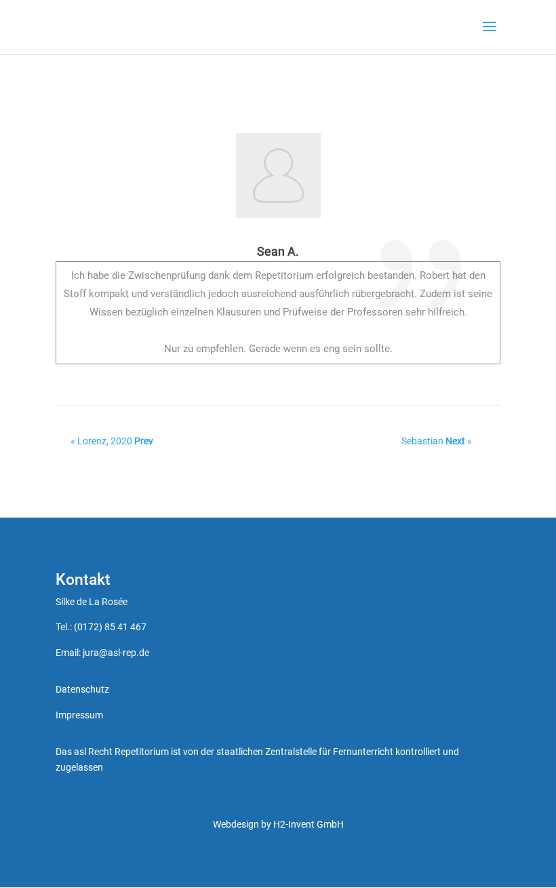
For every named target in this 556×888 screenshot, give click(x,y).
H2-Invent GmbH (308, 824)
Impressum (79, 715)
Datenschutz (82, 689)
